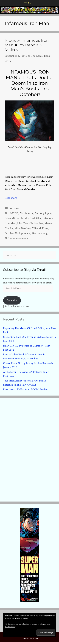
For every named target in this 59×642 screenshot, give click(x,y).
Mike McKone (40, 228)
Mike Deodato (22, 228)
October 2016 (12, 233)
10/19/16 (13, 213)
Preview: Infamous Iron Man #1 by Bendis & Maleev (27, 45)
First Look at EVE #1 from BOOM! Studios (25, 389)
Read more (11, 198)
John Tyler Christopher (30, 223)
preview (25, 233)
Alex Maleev (26, 213)
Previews (13, 208)
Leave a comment (18, 238)
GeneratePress (29, 638)
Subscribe (12, 300)
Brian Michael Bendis (16, 218)
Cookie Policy (10, 627)
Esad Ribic (35, 218)
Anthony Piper (42, 213)
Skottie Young (40, 233)
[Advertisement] (29, 449)
